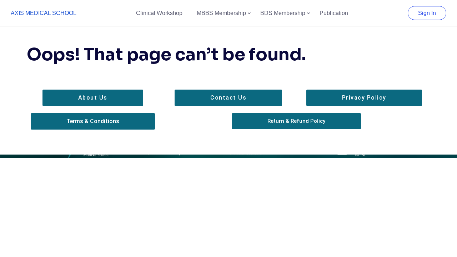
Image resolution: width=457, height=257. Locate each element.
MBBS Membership (221, 13)
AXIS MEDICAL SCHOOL (43, 13)
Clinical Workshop (159, 13)
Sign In (427, 13)
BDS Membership (282, 13)
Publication (334, 13)
